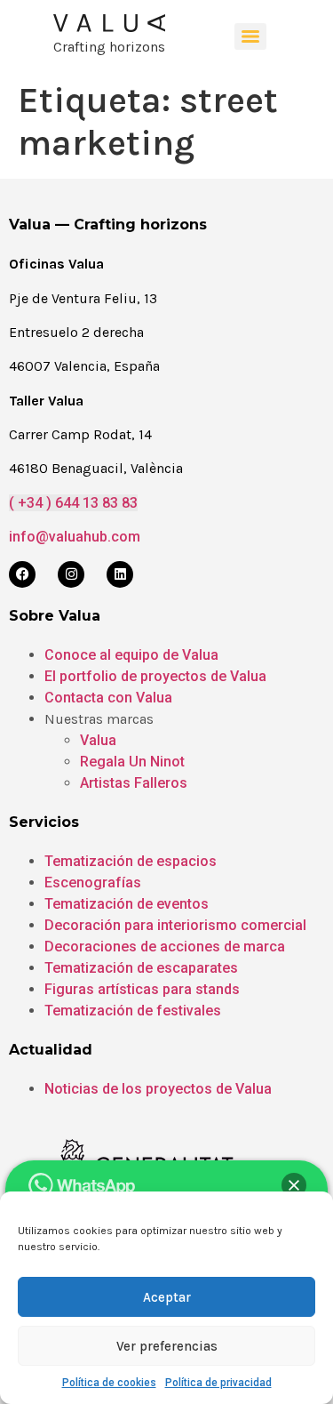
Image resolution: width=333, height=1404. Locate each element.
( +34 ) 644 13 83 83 (73, 502)
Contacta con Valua (108, 697)
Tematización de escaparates (141, 967)
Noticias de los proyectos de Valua (158, 1088)
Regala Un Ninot (132, 761)
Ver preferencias (167, 1346)
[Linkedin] (120, 574)
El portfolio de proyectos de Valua (155, 676)
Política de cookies (109, 1382)
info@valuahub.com (74, 536)
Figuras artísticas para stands (142, 989)
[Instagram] (71, 574)
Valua (98, 740)
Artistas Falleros (133, 782)
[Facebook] (22, 574)
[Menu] (250, 36)
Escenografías (92, 882)
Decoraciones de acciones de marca (164, 946)
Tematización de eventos (126, 903)
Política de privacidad (218, 1382)
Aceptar (167, 1297)
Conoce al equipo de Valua (131, 654)
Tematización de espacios (130, 861)
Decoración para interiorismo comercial (175, 925)
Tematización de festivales (132, 1010)
